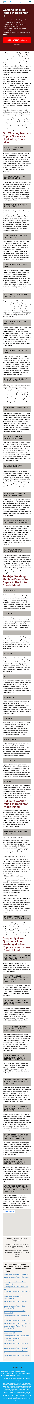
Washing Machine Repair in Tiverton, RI (17, 1323)
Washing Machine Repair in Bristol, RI (16, 1348)
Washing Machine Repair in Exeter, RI (16, 1274)
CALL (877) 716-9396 (17, 40)
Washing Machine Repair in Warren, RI (16, 1320)
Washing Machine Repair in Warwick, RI (17, 1335)
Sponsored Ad (16, 44)
